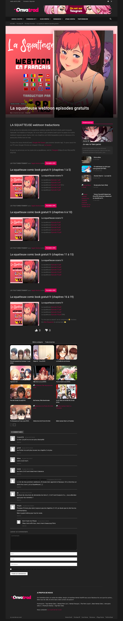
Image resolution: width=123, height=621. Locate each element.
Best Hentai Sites (97, 604)
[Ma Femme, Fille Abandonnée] (43, 391)
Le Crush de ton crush (18, 113)
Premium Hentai (48, 606)
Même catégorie (38, 342)
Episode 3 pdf (56, 185)
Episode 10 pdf (56, 232)
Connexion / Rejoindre (29, 1)
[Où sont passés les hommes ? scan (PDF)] (20, 352)
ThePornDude (83, 19)
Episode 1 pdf (55, 180)
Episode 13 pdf (56, 270)
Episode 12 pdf (56, 267)
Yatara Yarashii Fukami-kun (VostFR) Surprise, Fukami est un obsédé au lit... (102, 196)
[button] (110, 19)
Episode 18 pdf (56, 312)
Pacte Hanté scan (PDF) (63, 381)
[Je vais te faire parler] (97, 134)
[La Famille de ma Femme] (66, 352)
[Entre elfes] (86, 159)
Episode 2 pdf (56, 182)
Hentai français (74, 604)
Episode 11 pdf (56, 265)
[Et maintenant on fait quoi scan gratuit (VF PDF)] (86, 169)
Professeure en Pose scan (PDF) (19, 421)
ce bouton (47, 145)
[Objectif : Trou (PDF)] (43, 352)
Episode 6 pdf (56, 222)
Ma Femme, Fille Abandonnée (41, 400)
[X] (111, 1)
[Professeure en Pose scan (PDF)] (20, 412)
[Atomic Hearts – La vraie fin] (86, 178)
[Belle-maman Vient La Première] (66, 412)
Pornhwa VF (31, 19)
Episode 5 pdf (56, 190)
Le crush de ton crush (55, 610)
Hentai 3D (86, 141)
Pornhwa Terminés (30, 23)
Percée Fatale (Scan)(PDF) (18, 400)
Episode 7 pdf (56, 225)
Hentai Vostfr (17, 19)
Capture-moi (13, 381)
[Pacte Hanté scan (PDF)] (66, 373)
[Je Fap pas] (46, 330)
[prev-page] (11, 425)
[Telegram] (108, 1)
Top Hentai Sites (51, 604)
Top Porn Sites (59, 606)
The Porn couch (86, 604)
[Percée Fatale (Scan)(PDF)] (20, 391)
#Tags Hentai (70, 19)
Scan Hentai (44, 19)
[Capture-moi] (20, 373)
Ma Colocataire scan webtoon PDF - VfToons (31, 479)
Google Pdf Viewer (39, 142)
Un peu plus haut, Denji (101, 185)
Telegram (55, 150)
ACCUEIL (12, 23)
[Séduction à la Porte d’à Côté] (43, 412)
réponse (19, 442)
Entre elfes (97, 157)
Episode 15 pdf (56, 275)
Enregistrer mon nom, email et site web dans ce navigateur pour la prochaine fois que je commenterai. (44, 569)
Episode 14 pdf (56, 272)
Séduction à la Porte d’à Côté (41, 421)
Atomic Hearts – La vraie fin (102, 176)
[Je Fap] (36, 330)
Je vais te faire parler (92, 144)
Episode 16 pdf (56, 307)
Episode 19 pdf (56, 314)
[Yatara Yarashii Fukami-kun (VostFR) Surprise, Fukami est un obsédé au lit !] (86, 200)
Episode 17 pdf (56, 309)
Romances (57, 19)
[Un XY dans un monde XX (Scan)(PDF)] (66, 391)
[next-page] (14, 425)
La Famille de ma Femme (63, 361)
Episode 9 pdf (56, 230)
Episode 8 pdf (56, 227)
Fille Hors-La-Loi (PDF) (39, 381)
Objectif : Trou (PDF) (39, 361)
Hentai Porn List (63, 604)
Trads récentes (50, 342)
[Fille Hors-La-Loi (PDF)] (43, 373)
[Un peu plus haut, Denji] (86, 187)
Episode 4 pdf (56, 187)
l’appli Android (36, 163)
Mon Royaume (49, 322)
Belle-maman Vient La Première (65, 421)
